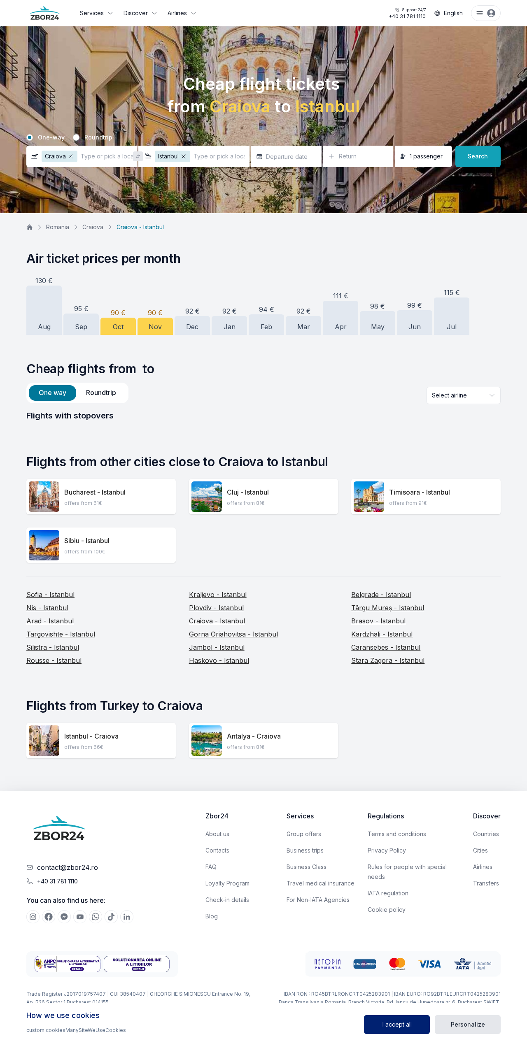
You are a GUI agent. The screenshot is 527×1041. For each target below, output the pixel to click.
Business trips (305, 850)
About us (217, 833)
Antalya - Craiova (254, 736)
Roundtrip (98, 137)
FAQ (211, 866)
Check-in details (227, 899)
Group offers (304, 833)
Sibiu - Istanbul (87, 541)
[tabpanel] (263, 415)
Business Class (306, 866)
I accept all (397, 1024)
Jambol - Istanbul (217, 647)
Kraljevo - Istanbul (218, 594)
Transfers (486, 883)
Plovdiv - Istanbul (216, 608)
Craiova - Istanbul (217, 621)
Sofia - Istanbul (50, 594)
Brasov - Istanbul (378, 621)
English (453, 12)
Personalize (468, 1024)
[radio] (29, 137)
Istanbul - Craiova (91, 736)
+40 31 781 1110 (407, 13)
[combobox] (464, 395)
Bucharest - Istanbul (95, 492)
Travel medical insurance (320, 883)
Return (348, 156)
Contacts (217, 850)
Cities (480, 850)
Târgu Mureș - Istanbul (387, 608)
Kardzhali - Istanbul (382, 634)
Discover (136, 12)
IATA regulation (388, 893)
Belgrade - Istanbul (381, 594)
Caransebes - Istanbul (385, 647)
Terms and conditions (397, 833)
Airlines (177, 12)
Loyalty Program (227, 883)
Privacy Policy (387, 850)
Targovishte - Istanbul (60, 634)
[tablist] (77, 393)
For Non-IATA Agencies (318, 899)
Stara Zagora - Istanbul (387, 660)
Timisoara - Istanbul (419, 492)
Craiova (92, 226)
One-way (51, 137)
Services (92, 12)
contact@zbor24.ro (67, 867)
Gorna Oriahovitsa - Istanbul (233, 634)
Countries (486, 833)
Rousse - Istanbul (54, 660)
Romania (57, 226)
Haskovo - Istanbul (219, 660)
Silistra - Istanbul (52, 647)
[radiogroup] (263, 137)
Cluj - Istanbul (248, 492)
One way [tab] (52, 392)
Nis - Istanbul (47, 608)
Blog (211, 916)
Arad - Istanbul (50, 621)
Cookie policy (387, 909)
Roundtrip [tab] (101, 392)
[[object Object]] (33, 916)
